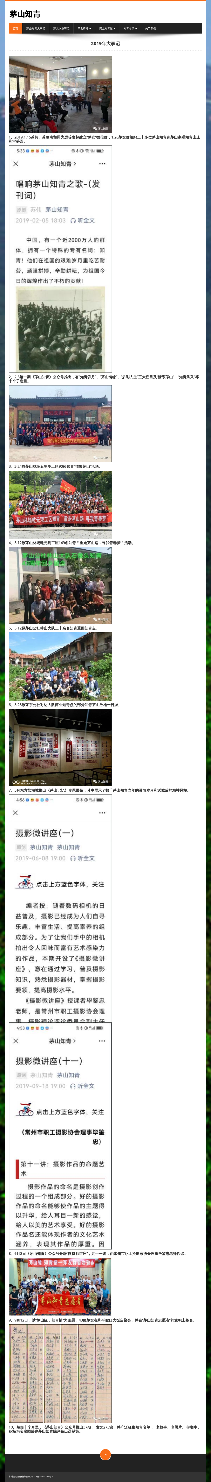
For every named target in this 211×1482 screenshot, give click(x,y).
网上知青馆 (106, 28)
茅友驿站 (83, 28)
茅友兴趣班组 (61, 28)
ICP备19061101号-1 (43, 1476)
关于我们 (150, 28)
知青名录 (129, 28)
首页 (15, 28)
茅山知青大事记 (35, 28)
